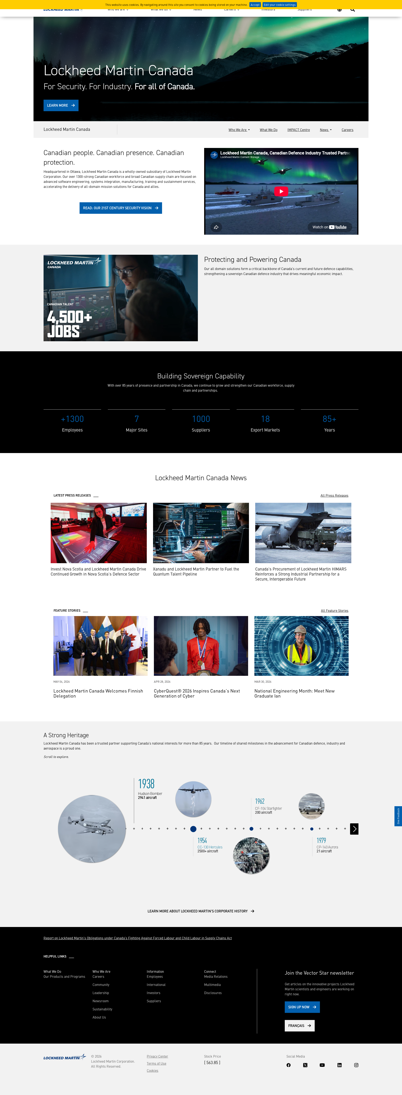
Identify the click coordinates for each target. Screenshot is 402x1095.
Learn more (57, 105)
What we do (159, 9)
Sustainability (102, 1009)
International (156, 984)
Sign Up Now (298, 1007)
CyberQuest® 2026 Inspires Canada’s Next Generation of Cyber (197, 693)
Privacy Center (157, 1056)
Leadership (101, 992)
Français (296, 1025)
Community (101, 984)
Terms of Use (156, 1063)
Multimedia (212, 984)
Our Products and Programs (64, 976)
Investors (268, 9)
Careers (230, 9)
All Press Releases (334, 495)
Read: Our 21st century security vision (117, 207)
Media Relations (216, 976)
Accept (255, 5)
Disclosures (213, 992)
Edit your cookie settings (280, 5)
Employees (155, 976)
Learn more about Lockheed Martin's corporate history (197, 911)
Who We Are (238, 129)
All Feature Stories (334, 610)
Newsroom (101, 1000)
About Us (99, 1017)
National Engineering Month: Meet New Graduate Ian (294, 693)
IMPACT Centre (298, 129)
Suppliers (305, 9)
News (197, 9)
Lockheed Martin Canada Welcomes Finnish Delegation (98, 693)
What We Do (268, 129)
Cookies (152, 1070)
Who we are (116, 9)
